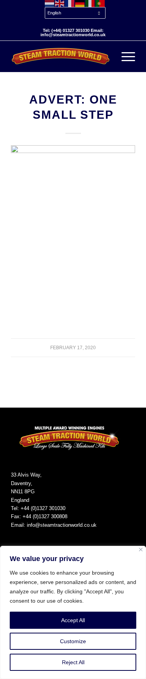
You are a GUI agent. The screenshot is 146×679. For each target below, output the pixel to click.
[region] (73, 612)
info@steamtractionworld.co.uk (62, 525)
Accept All (73, 620)
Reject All (73, 662)
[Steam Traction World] (60, 56)
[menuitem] (75, 13)
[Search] (106, 56)
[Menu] (124, 56)
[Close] (140, 549)
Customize (73, 641)
